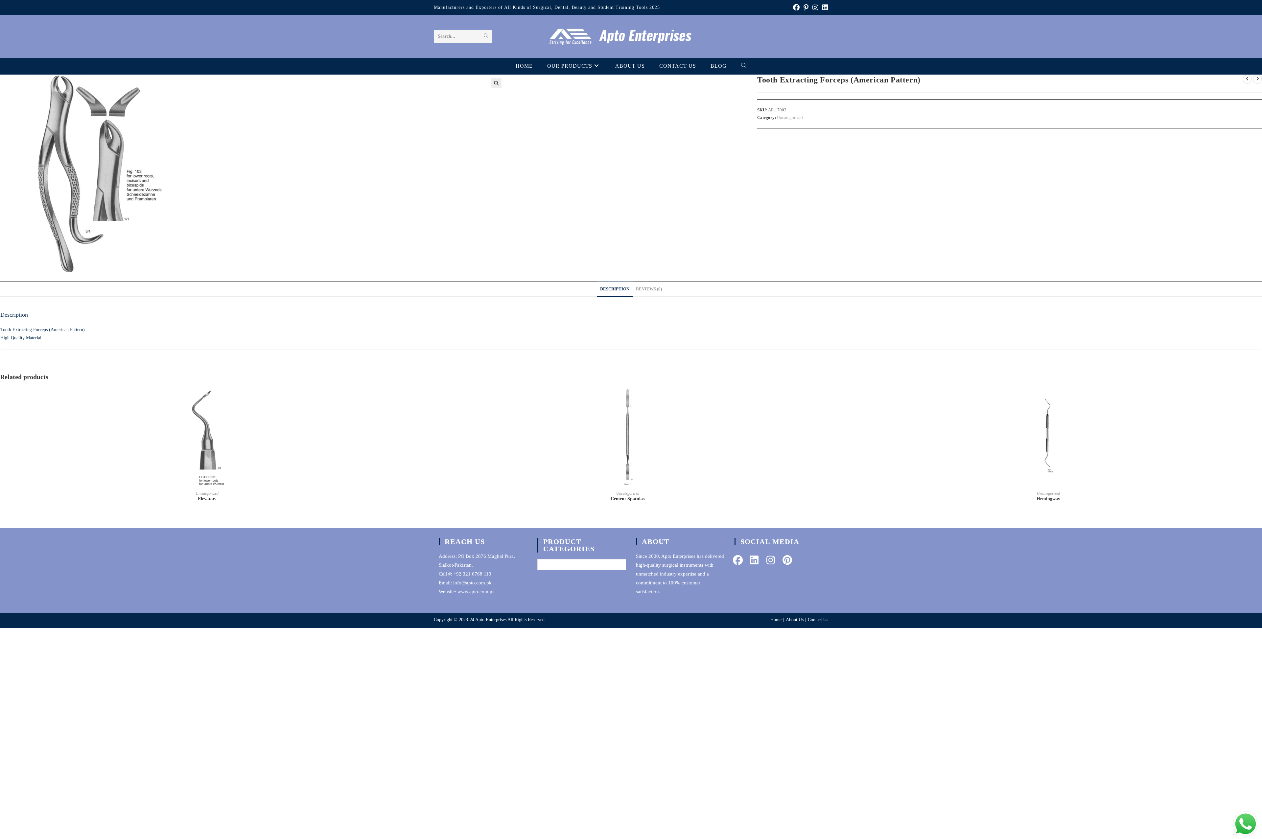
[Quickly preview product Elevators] (412, 397)
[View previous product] (1247, 79)
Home (776, 619)
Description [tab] (614, 289)
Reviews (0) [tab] (649, 289)
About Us (795, 619)
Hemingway (1048, 498)
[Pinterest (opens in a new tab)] (806, 7)
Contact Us (818, 619)
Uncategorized (790, 117)
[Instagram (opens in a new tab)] (815, 7)
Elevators (207, 498)
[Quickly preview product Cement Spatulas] (832, 397)
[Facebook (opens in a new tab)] (796, 7)
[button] (496, 83)
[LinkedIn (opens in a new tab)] (824, 7)
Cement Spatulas (627, 498)
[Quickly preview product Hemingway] (1253, 397)
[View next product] (1257, 79)
